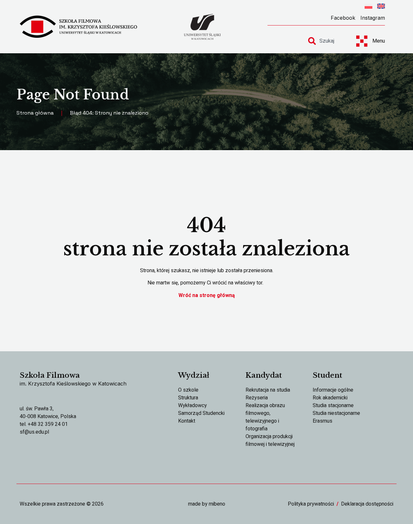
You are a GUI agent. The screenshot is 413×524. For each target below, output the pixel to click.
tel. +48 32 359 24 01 (44, 424)
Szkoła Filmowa (50, 375)
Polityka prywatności (311, 504)
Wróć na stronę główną (206, 295)
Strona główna (35, 112)
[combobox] (326, 41)
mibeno (217, 504)
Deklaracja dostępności (367, 504)
